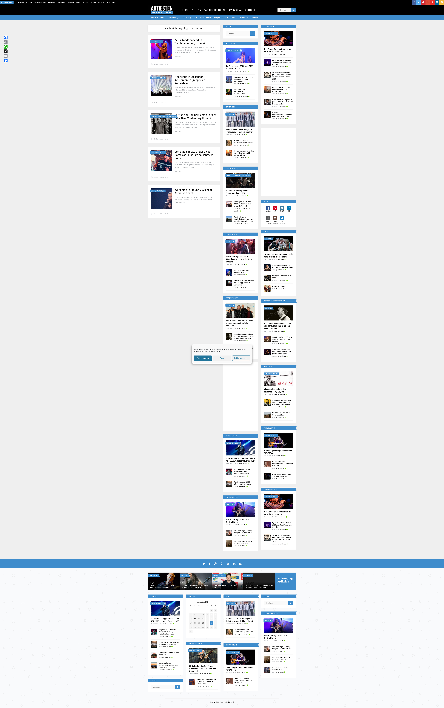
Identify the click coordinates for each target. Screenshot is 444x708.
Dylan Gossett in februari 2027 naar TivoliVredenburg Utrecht (282, 62)
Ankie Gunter (250, 583)
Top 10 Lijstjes (205, 18)
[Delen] (5, 60)
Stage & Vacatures (221, 18)
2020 (108, 2)
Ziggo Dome (61, 2)
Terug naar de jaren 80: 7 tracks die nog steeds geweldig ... (162, 586)
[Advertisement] (240, 397)
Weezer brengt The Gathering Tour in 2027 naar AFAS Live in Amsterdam (282, 114)
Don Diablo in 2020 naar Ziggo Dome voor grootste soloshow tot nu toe (194, 155)
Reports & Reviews (158, 18)
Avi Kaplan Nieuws (157, 191)
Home (212, 702)
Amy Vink (153, 583)
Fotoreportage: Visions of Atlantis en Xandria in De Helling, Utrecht (240, 259)
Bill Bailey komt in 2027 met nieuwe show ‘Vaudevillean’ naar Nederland (202, 668)
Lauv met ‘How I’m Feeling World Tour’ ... (226, 586)
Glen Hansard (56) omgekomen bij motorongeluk (240, 92)
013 (113, 2)
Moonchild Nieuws (158, 78)
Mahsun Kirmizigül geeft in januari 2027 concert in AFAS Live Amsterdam (282, 102)
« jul (190, 635)
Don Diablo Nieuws (158, 153)
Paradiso (51, 2)
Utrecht (86, 2)
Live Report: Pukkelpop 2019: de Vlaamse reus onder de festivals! (242, 204)
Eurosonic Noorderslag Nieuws (238, 175)
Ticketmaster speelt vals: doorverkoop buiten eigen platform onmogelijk (281, 352)
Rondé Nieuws (156, 41)
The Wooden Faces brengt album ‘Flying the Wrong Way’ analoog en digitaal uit (282, 403)
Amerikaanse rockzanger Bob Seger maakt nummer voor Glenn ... (259, 586)
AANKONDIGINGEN (214, 10)
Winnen (234, 18)
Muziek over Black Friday (281, 286)
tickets (78, 2)
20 (203, 623)
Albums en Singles (271, 374)
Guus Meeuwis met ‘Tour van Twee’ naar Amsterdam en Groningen (282, 339)
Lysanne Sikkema (242, 223)
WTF (195, 18)
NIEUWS (196, 10)
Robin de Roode (242, 157)
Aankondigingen (232, 51)
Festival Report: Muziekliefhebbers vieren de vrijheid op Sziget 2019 (243, 219)
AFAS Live (101, 2)
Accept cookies (203, 358)
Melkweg (71, 2)
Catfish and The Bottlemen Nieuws (163, 116)
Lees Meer (178, 56)
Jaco (215, 583)
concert (29, 2)
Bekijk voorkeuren (241, 358)
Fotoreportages (174, 18)
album (93, 2)
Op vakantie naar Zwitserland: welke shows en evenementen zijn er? (168, 665)
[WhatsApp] (5, 46)
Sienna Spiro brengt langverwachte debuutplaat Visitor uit (282, 464)
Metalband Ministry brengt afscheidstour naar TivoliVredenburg (244, 79)
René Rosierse (241, 196)
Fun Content (153, 575)
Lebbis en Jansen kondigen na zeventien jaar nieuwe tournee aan (206, 682)
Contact (231, 702)
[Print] (5, 56)
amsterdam (20, 2)
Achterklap (187, 18)
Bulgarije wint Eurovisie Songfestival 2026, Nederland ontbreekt (242, 472)
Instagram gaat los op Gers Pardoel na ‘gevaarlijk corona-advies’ (244, 153)
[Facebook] (5, 37)
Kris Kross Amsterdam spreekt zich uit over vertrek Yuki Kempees (239, 323)
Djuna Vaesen (241, 134)
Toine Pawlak (241, 264)
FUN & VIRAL (235, 10)
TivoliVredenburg (40, 2)
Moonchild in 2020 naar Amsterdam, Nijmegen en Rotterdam (190, 80)
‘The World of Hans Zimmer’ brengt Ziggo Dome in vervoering (244, 283)
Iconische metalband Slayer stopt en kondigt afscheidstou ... (195, 586)
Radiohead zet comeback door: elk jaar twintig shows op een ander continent (244, 336)
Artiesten (255, 18)
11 (195, 619)
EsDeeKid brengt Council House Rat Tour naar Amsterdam (281, 89)
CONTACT (250, 10)
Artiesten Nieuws (242, 71)
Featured (230, 504)
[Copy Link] (5, 42)
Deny (222, 358)
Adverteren (244, 18)
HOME (185, 10)
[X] (5, 51)
